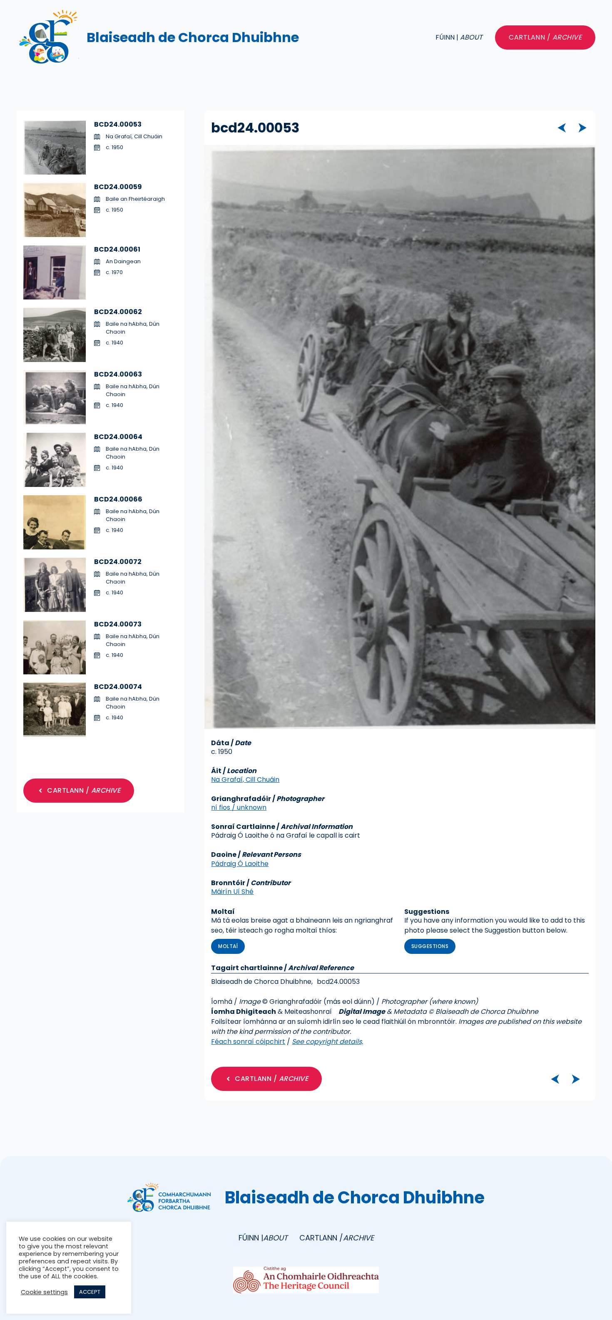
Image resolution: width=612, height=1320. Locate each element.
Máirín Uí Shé (232, 891)
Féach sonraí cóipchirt (248, 1041)
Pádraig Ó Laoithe (240, 863)
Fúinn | (459, 37)
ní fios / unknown (238, 807)
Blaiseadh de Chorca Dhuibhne (193, 37)
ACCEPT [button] (89, 1292)
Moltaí (228, 946)
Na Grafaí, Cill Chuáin (245, 779)
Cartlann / (545, 37)
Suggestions (430, 946)
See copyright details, (327, 1041)
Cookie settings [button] (44, 1292)
